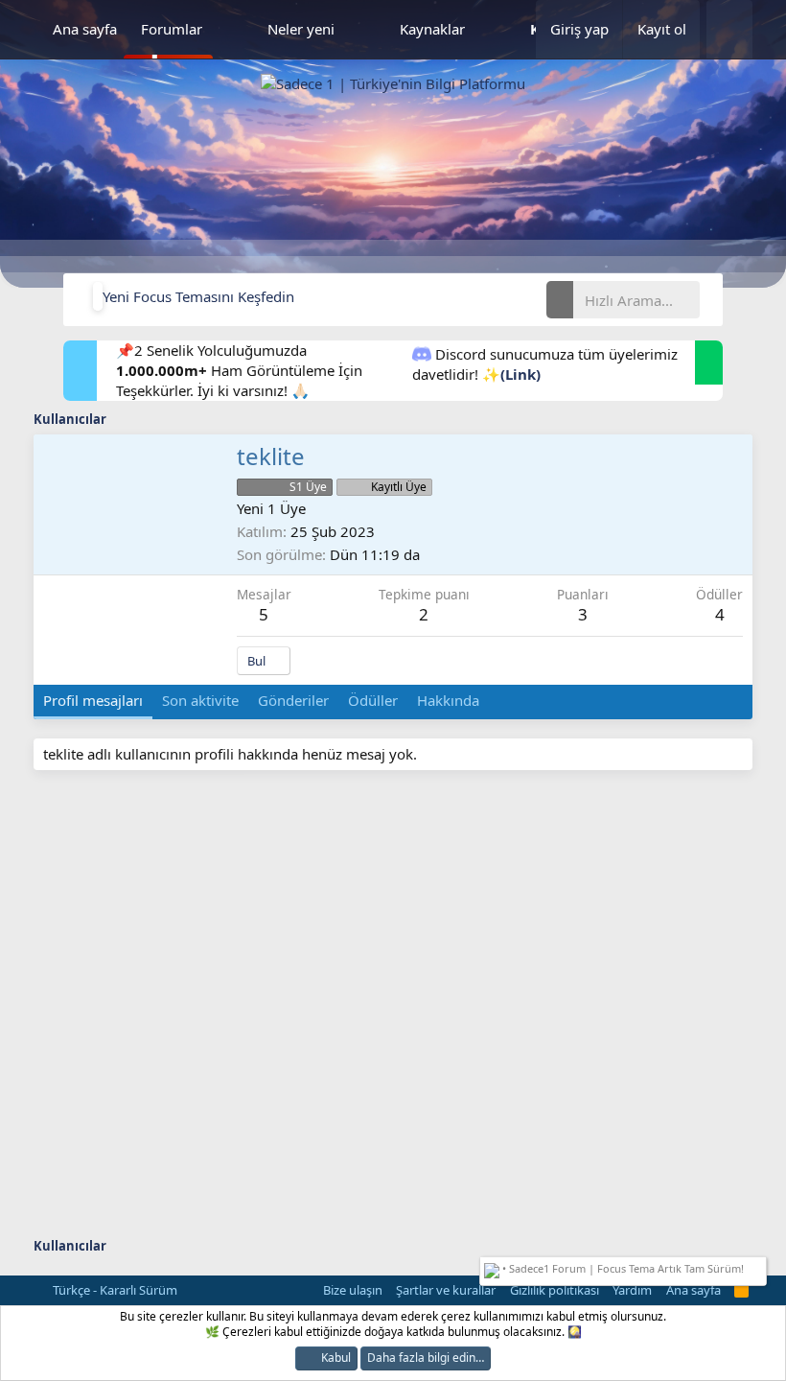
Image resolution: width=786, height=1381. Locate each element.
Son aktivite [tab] (200, 700)
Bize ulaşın (352, 1290)
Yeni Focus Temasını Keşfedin (198, 296)
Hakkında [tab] (448, 700)
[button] (235, 29)
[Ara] (729, 29)
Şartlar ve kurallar (446, 1290)
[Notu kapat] (758, 1266)
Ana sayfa (85, 28)
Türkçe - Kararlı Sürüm (113, 1290)
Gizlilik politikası (554, 1290)
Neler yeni (301, 28)
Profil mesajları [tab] (93, 700)
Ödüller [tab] (373, 700)
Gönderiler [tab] (293, 700)
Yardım (632, 1290)
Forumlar (171, 28)
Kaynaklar (432, 28)
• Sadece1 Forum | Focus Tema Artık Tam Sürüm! (621, 1268)
